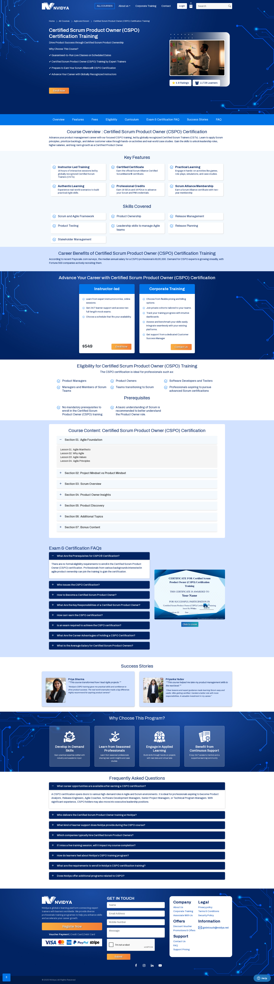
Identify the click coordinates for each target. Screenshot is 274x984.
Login (182, 6)
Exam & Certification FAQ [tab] (162, 119)
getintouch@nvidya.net (215, 927)
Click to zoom (190, 624)
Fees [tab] (94, 119)
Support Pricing (181, 949)
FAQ (175, 945)
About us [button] (123, 6)
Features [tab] (78, 119)
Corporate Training (145, 6)
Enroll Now (59, 90)
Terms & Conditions (208, 911)
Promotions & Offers (184, 930)
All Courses (64, 21)
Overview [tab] (59, 119)
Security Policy (206, 915)
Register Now (72, 926)
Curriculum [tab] (132, 119)
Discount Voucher (182, 926)
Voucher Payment (59, 934)
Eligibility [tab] (111, 119)
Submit (119, 956)
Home (52, 21)
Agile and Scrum (81, 21)
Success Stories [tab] (197, 119)
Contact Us (181, 347)
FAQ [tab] (219, 119)
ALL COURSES (105, 6)
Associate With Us (183, 915)
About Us (178, 907)
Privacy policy (205, 907)
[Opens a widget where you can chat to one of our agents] (262, 978)
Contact (166, 6)
